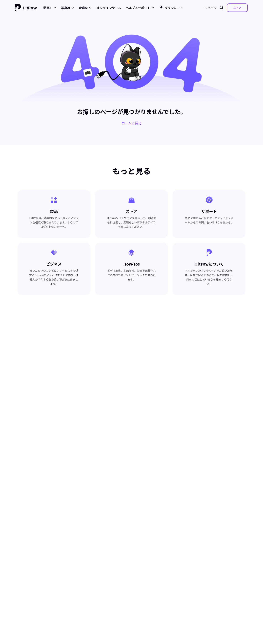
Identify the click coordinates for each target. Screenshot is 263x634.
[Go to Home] (26, 8)
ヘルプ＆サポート (138, 7)
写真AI (65, 7)
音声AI (83, 7)
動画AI (47, 7)
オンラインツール (108, 7)
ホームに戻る (131, 122)
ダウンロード (173, 7)
